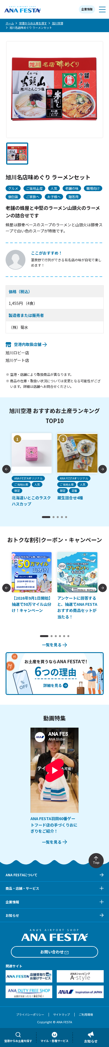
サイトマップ (61, 1014)
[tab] (46, 517)
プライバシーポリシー (30, 1014)
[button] (17, 154)
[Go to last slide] (6, 469)
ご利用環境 (86, 1014)
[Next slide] (102, 469)
